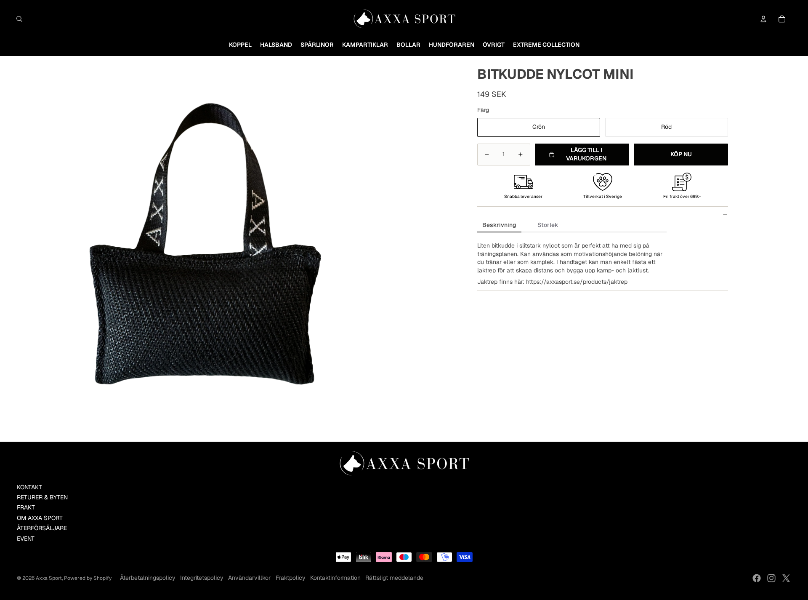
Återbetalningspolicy (147, 577)
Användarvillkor (249, 577)
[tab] (499, 225)
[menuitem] (240, 45)
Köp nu (681, 154)
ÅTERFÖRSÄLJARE (42, 528)
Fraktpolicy (291, 577)
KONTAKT (29, 487)
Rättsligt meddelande (394, 577)
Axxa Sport (49, 578)
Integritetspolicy (201, 577)
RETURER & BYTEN (42, 497)
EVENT (26, 538)
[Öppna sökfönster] (19, 19)
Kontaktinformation (335, 577)
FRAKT (26, 507)
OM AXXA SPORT (40, 518)
